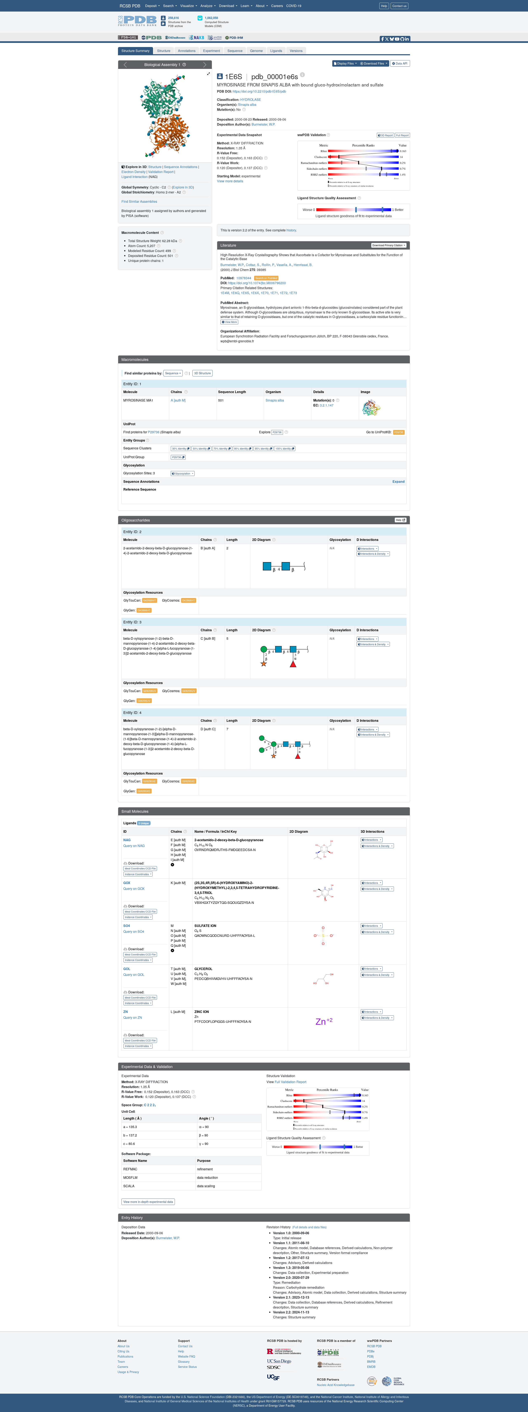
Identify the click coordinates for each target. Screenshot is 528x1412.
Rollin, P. (268, 264)
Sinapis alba (247, 104)
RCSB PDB (130, 6)
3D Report (387, 135)
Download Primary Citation (387, 245)
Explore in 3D (183, 187)
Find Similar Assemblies (139, 201)
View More (230, 322)
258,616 (173, 17)
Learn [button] (245, 5)
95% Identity (262, 448)
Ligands (276, 50)
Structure (163, 50)
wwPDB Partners (379, 1340)
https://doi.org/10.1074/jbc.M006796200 (257, 282)
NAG (127, 839)
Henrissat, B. (303, 264)
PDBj (370, 1356)
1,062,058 (211, 17)
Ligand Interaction (134, 176)
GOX (126, 882)
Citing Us (123, 1351)
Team (121, 1361)
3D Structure (202, 373)
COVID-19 (293, 5)
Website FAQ (186, 1356)
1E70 (265, 292)
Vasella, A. (284, 264)
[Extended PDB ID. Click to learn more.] (302, 74)
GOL (126, 968)
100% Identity (283, 448)
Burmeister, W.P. (263, 124)
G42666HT (149, 600)
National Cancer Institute (337, 1397)
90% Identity (241, 448)
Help (384, 6)
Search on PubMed (266, 278)
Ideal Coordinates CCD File (140, 868)
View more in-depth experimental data (148, 1202)
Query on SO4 (133, 931)
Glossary (184, 1361)
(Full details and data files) (309, 1227)
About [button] (260, 5)
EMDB (371, 1367)
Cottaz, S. (253, 264)
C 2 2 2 (150, 1104)
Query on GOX (134, 888)
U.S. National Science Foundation (203, 1397)
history (291, 230)
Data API (401, 63)
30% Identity (179, 448)
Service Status (187, 1367)
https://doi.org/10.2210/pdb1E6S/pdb (259, 91)
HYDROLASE (250, 99)
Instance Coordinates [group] (137, 874)
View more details (230, 181)
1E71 (274, 292)
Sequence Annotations (180, 166)
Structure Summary (135, 50)
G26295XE (149, 781)
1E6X (255, 292)
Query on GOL (133, 974)
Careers (277, 5)
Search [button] (168, 5)
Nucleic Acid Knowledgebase (336, 1385)
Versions (296, 50)
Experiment (211, 50)
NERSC (239, 1405)
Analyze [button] (206, 5)
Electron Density (133, 171)
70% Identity (220, 448)
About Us (124, 1346)
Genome (256, 50)
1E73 (293, 292)
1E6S (245, 292)
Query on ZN (132, 1017)
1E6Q (235, 292)
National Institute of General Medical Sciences (174, 1401)
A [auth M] (178, 400)
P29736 (153, 432)
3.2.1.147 (327, 405)
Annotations (187, 50)
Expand (398, 481)
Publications (125, 1356)
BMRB (371, 1361)
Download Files (374, 63)
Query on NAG (134, 845)
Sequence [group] (171, 373)
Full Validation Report (290, 1081)
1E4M (224, 292)
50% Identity (200, 448)
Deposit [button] (151, 5)
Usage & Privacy (128, 1372)
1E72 (284, 292)
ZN (125, 1011)
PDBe (371, 1351)
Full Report (402, 135)
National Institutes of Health (231, 1401)
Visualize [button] (187, 5)
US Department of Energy (268, 1397)
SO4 (126, 925)
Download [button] (227, 5)
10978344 (243, 278)
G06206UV (149, 690)
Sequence (235, 50)
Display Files (345, 63)
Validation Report (160, 171)
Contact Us (185, 1346)
